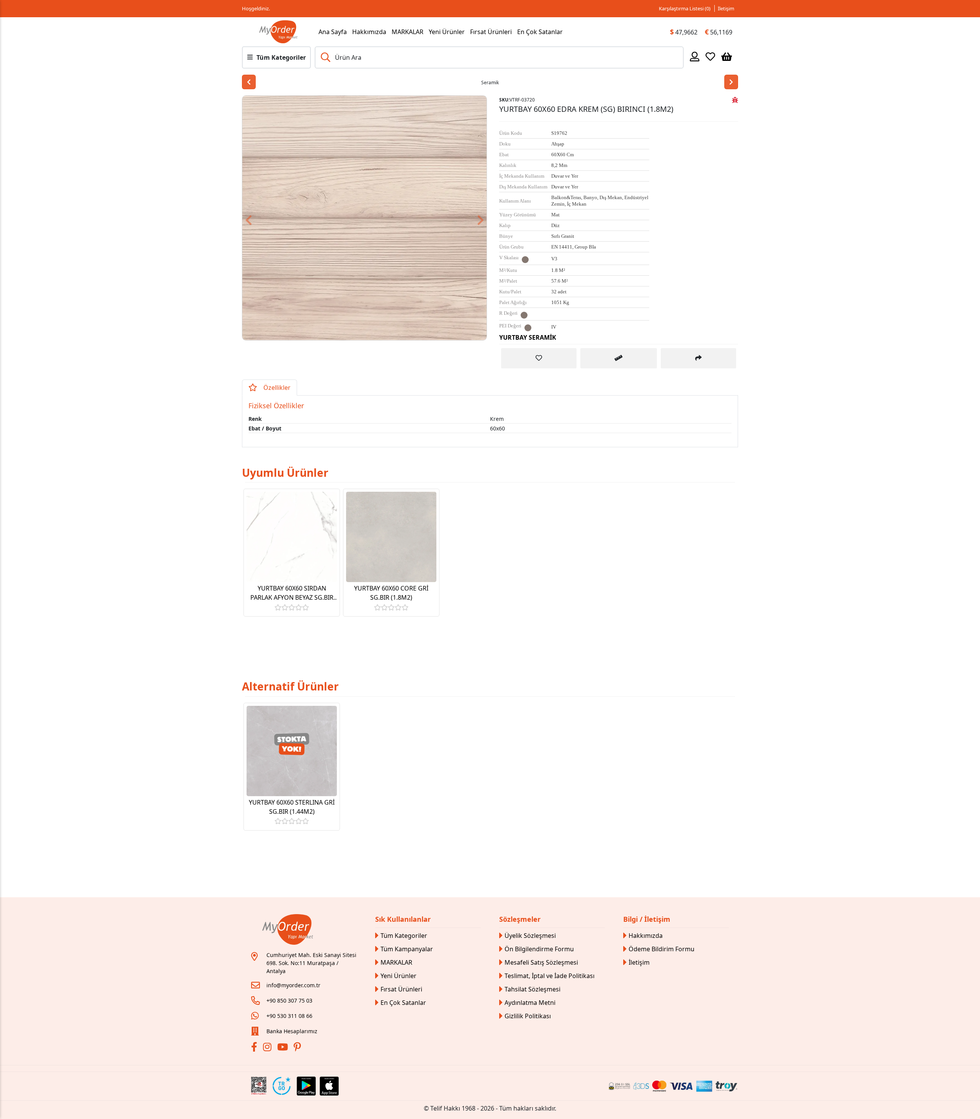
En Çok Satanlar (540, 32)
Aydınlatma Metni (530, 1002)
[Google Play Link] (306, 1086)
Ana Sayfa (332, 32)
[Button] (468, 218)
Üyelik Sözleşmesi (530, 935)
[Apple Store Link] (329, 1086)
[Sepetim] (726, 56)
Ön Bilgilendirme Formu (539, 949)
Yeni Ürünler (447, 32)
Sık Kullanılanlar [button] (403, 919)
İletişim (726, 8)
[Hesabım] (694, 56)
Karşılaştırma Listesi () (684, 8)
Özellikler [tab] (277, 387)
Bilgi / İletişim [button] (646, 919)
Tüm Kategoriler (404, 935)
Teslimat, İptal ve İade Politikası (550, 976)
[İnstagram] (268, 1048)
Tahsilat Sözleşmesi (532, 989)
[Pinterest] (298, 1048)
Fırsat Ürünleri (491, 32)
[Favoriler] (710, 56)
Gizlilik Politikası (528, 1016)
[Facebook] (255, 1048)
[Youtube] (283, 1048)
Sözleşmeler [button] (520, 919)
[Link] (278, 31)
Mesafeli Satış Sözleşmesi (541, 962)
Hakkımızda (369, 32)
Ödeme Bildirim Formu (661, 949)
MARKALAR (407, 32)
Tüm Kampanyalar (407, 949)
